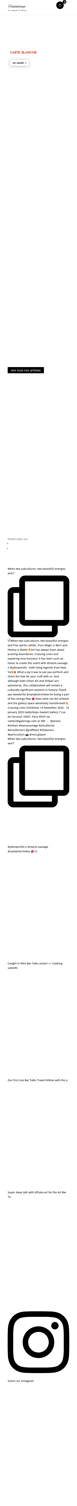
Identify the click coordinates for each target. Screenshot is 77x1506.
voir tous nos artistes (26, 370)
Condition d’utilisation (38, 1449)
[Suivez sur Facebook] (68, 543)
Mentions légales (38, 1439)
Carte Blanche (23, 52)
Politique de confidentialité (38, 1459)
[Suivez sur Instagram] (68, 548)
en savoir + (19, 62)
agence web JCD (47, 1423)
